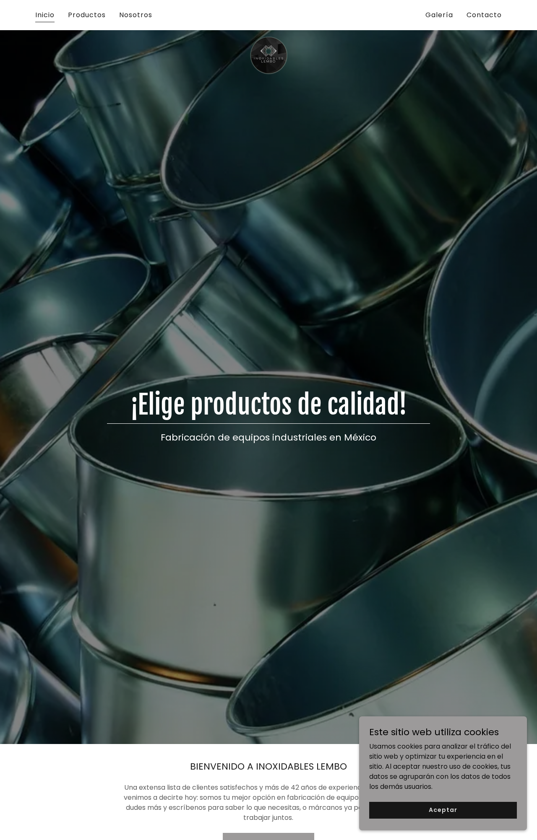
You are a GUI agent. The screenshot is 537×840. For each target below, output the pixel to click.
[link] (269, 13)
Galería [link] (439, 15)
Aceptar (443, 810)
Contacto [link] (484, 15)
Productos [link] (87, 15)
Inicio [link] (45, 15)
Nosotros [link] (135, 15)
